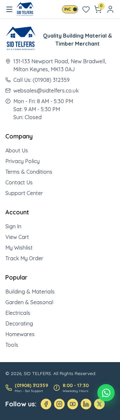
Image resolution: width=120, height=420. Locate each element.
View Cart (17, 237)
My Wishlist (19, 247)
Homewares (20, 334)
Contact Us (19, 182)
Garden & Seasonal (29, 302)
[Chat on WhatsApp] (106, 392)
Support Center (24, 193)
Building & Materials (30, 291)
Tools (11, 344)
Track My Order (24, 258)
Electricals (17, 313)
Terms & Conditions (28, 171)
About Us (16, 150)
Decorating (19, 323)
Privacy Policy (22, 161)
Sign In (13, 226)
